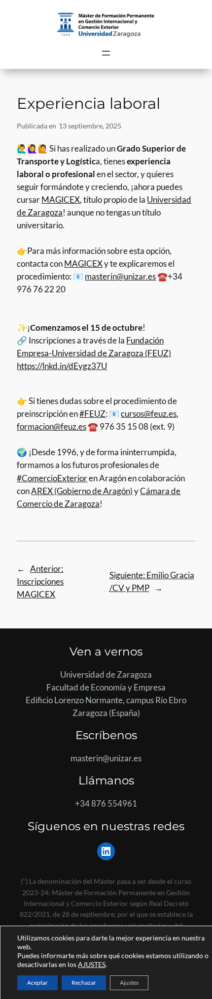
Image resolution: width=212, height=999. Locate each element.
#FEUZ (92, 413)
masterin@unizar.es (120, 276)
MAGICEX (60, 199)
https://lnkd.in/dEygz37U (62, 366)
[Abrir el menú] (106, 53)
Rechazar (83, 982)
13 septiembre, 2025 (90, 126)
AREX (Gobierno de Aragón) (82, 491)
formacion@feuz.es (51, 426)
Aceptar (37, 982)
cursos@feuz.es (149, 413)
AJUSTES (92, 964)
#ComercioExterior (52, 478)
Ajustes (129, 982)
